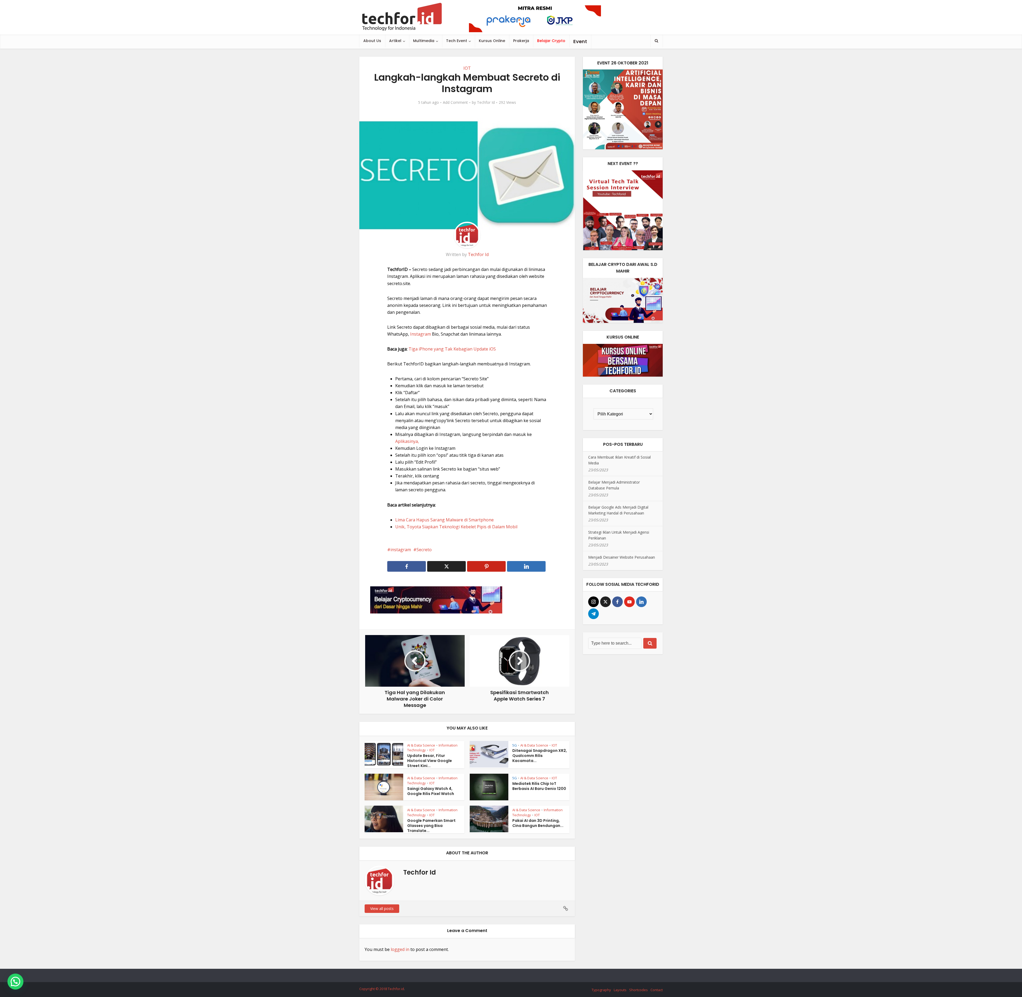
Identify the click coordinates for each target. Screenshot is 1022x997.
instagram (400, 550)
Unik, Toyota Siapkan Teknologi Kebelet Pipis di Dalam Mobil (456, 527)
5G (514, 745)
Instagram (420, 334)
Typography (601, 989)
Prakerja (521, 40)
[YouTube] (629, 601)
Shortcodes (638, 989)
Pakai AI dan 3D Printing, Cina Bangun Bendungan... (537, 823)
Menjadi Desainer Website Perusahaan (621, 557)
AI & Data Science (421, 745)
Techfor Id (486, 102)
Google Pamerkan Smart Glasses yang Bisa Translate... (431, 825)
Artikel (395, 40)
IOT (467, 68)
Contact (656, 989)
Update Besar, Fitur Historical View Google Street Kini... (429, 760)
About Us (372, 40)
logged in (400, 949)
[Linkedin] (641, 601)
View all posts (382, 908)
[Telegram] (593, 613)
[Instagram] (593, 601)
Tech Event (456, 40)
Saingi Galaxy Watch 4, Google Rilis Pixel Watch (430, 791)
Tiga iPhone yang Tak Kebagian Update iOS (452, 349)
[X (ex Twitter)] (605, 601)
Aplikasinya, (407, 441)
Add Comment (455, 102)
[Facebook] (617, 601)
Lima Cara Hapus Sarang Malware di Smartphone (444, 520)
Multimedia (423, 40)
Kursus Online (492, 40)
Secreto (424, 550)
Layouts (620, 989)
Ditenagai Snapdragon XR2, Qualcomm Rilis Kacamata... (539, 755)
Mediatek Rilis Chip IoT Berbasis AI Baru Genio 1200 (539, 786)
